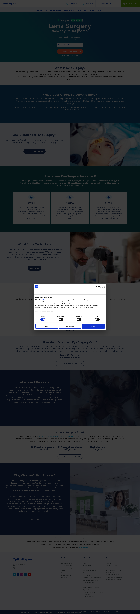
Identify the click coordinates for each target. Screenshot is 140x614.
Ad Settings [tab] (79, 292)
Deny (46, 326)
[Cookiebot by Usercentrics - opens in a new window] (97, 286)
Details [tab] (61, 292)
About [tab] (97, 292)
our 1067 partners (45, 300)
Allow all (93, 326)
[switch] (61, 319)
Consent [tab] (42, 292)
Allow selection (70, 326)
